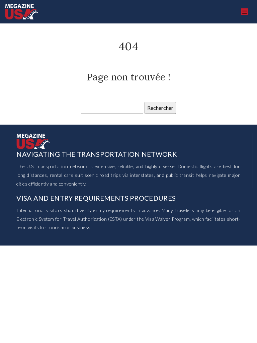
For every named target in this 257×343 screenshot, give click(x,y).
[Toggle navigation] (244, 12)
